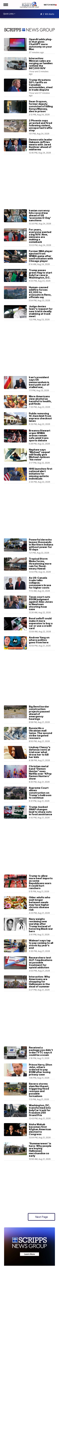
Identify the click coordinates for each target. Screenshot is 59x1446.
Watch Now (49, 5)
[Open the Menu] (5, 5)
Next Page (41, 1217)
